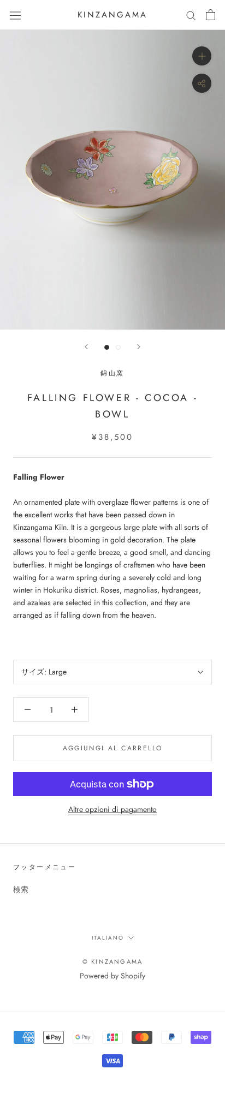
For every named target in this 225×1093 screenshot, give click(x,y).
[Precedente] (86, 346)
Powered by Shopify (112, 975)
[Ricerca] (191, 15)
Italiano (108, 938)
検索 (20, 889)
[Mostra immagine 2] (118, 347)
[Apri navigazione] (15, 14)
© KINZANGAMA (112, 961)
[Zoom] (201, 55)
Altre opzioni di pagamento (112, 809)
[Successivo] (138, 346)
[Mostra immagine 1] (106, 347)
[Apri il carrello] (210, 14)
